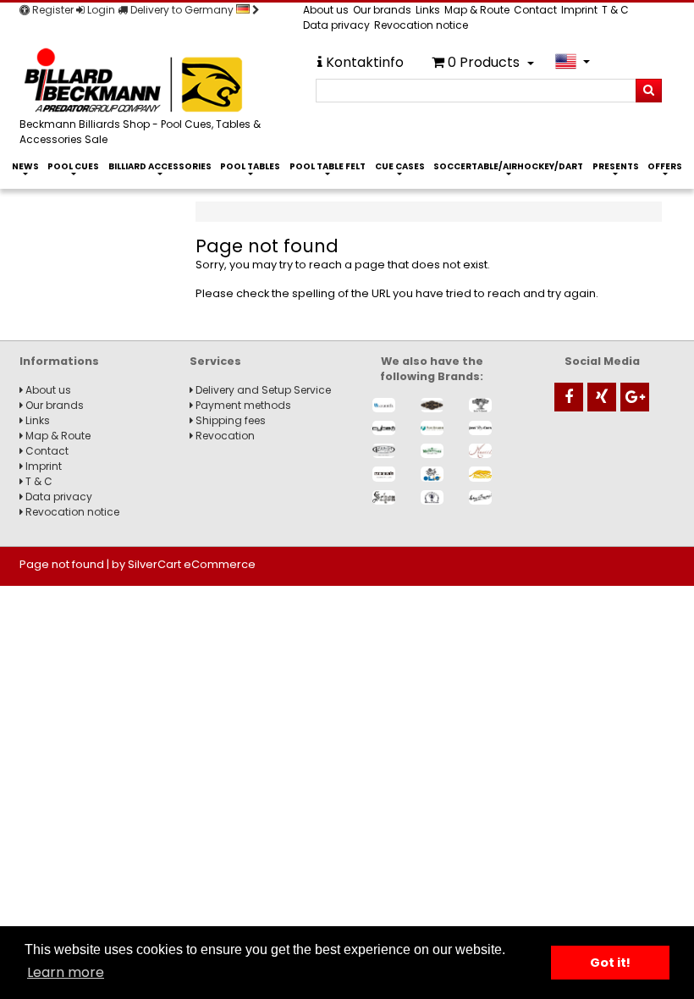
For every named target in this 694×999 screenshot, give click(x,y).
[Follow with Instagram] (601, 397)
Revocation (224, 435)
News (25, 166)
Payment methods (242, 405)
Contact (535, 10)
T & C (615, 10)
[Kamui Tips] (383, 451)
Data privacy (336, 25)
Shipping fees (229, 420)
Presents (615, 166)
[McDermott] (432, 451)
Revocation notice (421, 25)
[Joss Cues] (480, 428)
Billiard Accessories (160, 166)
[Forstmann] (432, 428)
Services (215, 361)
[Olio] (432, 473)
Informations (59, 361)
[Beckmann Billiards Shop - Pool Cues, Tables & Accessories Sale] (148, 82)
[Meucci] (480, 451)
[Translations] (573, 61)
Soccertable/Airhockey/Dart (508, 166)
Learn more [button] (65, 972)
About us (326, 10)
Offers (664, 166)
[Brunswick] (432, 405)
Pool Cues (73, 166)
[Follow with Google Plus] (634, 397)
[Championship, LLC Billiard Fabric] (480, 405)
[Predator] (480, 473)
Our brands (382, 10)
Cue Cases (400, 166)
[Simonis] (480, 497)
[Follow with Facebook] (568, 397)
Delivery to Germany (182, 10)
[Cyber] (383, 428)
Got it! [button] (610, 962)
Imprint (579, 10)
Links (428, 10)
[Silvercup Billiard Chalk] (432, 497)
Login (100, 10)
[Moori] (383, 473)
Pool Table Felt (327, 166)
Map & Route (476, 10)
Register (52, 10)
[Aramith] (383, 405)
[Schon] (383, 497)
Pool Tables (250, 166)
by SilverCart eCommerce (184, 564)
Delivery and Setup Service (262, 390)
